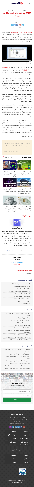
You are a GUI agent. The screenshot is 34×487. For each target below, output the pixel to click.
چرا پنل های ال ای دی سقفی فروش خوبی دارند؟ (20, 340)
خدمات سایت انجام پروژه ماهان (23, 323)
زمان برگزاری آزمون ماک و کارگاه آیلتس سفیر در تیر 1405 (18, 361)
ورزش (14, 459)
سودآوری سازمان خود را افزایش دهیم (22, 298)
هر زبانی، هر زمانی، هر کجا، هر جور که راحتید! (20, 328)
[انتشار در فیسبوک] (17, 25)
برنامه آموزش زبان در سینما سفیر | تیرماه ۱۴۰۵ (20, 363)
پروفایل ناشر (15, 152)
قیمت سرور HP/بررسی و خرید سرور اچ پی (21, 325)
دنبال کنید (9, 250)
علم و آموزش (29, 273)
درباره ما (26, 431)
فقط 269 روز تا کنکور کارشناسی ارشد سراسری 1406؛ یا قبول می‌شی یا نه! (17, 350)
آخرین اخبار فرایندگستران (25, 280)
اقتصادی (26, 455)
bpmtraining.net (6, 68)
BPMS (25, 70)
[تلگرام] (13, 427)
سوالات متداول (12, 435)
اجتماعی (14, 455)
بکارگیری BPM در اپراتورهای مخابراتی (22, 296)
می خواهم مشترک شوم (17, 400)
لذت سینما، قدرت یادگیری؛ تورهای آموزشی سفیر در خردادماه (17, 368)
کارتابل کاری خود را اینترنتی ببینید (23, 303)
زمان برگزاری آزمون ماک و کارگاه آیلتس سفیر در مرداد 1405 (17, 354)
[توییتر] (18, 427)
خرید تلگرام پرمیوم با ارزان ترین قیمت (22, 335)
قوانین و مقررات (24, 439)
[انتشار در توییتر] (14, 25)
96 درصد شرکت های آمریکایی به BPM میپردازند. (19, 291)
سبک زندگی (25, 462)
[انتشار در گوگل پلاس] (20, 25)
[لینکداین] (16, 427)
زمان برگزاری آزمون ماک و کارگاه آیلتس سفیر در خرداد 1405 (17, 366)
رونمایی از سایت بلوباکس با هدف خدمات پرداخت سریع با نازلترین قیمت (18, 331)
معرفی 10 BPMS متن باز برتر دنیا (23, 301)
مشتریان (26, 435)
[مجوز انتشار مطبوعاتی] (22, 472)
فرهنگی (26, 459)
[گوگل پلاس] (24, 427)
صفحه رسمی (24, 250)
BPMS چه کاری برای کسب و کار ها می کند (21, 289)
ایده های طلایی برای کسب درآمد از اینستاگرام (20, 320)
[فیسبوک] (21, 427)
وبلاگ (14, 439)
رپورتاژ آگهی (13, 442)
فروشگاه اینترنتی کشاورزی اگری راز (23, 318)
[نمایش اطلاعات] (17, 264)
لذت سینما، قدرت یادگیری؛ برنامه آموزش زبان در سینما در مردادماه (18, 357)
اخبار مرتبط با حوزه (27, 346)
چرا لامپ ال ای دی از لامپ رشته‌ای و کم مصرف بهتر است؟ (17, 337)
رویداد (14, 462)
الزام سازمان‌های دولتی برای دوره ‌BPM (22, 294)
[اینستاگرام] (10, 427)
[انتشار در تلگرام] (12, 25)
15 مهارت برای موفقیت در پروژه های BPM (21, 284)
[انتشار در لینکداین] (23, 25)
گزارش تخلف (7, 152)
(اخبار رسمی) (14, 32)
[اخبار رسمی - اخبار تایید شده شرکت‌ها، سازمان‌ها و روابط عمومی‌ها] (17, 3)
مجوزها (14, 431)
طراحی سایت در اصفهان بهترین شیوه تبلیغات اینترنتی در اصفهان (18, 314)
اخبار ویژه (29, 310)
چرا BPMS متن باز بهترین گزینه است (22, 286)
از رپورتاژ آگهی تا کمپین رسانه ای (24, 443)
